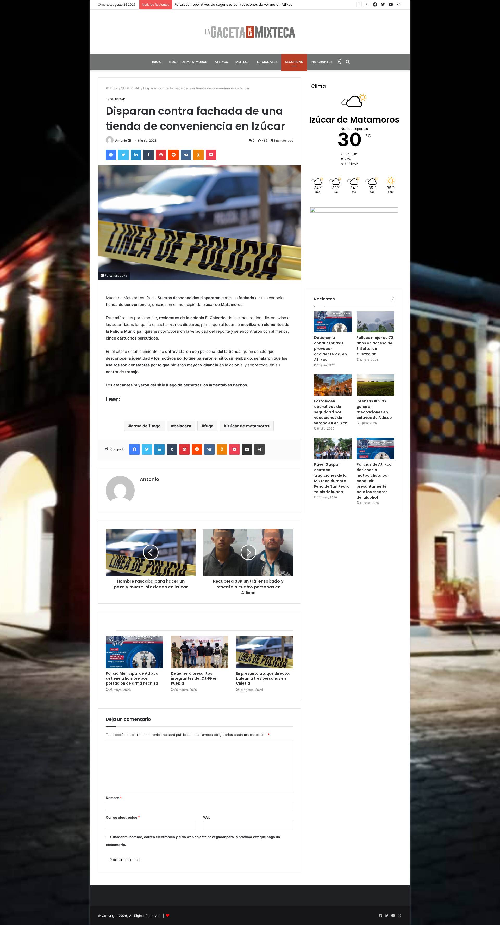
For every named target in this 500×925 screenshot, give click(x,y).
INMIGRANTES (322, 62)
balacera (182, 425)
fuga (208, 425)
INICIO (156, 62)
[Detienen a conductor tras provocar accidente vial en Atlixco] (333, 322)
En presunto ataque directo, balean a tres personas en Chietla (263, 678)
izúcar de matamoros (248, 425)
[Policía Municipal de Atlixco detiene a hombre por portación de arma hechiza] (134, 652)
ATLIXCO (221, 62)
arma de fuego (146, 425)
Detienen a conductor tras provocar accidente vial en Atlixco (330, 348)
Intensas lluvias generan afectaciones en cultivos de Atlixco (223, 4)
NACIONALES (267, 62)
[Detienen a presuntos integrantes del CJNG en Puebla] (199, 652)
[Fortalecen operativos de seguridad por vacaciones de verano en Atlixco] (333, 385)
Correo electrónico (123, 817)
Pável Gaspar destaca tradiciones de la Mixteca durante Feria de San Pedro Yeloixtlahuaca (332, 478)
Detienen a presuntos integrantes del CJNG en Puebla (194, 678)
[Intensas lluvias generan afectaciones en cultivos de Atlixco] (375, 385)
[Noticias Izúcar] (250, 32)
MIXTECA (242, 62)
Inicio (113, 88)
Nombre (114, 798)
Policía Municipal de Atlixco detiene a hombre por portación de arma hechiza (132, 678)
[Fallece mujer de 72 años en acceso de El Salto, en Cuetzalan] (375, 322)
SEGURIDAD (294, 62)
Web (206, 817)
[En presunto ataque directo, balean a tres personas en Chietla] (264, 652)
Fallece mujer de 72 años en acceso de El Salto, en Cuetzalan (375, 346)
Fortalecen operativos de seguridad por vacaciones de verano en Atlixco (330, 412)
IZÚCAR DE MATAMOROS (188, 62)
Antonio (121, 140)
